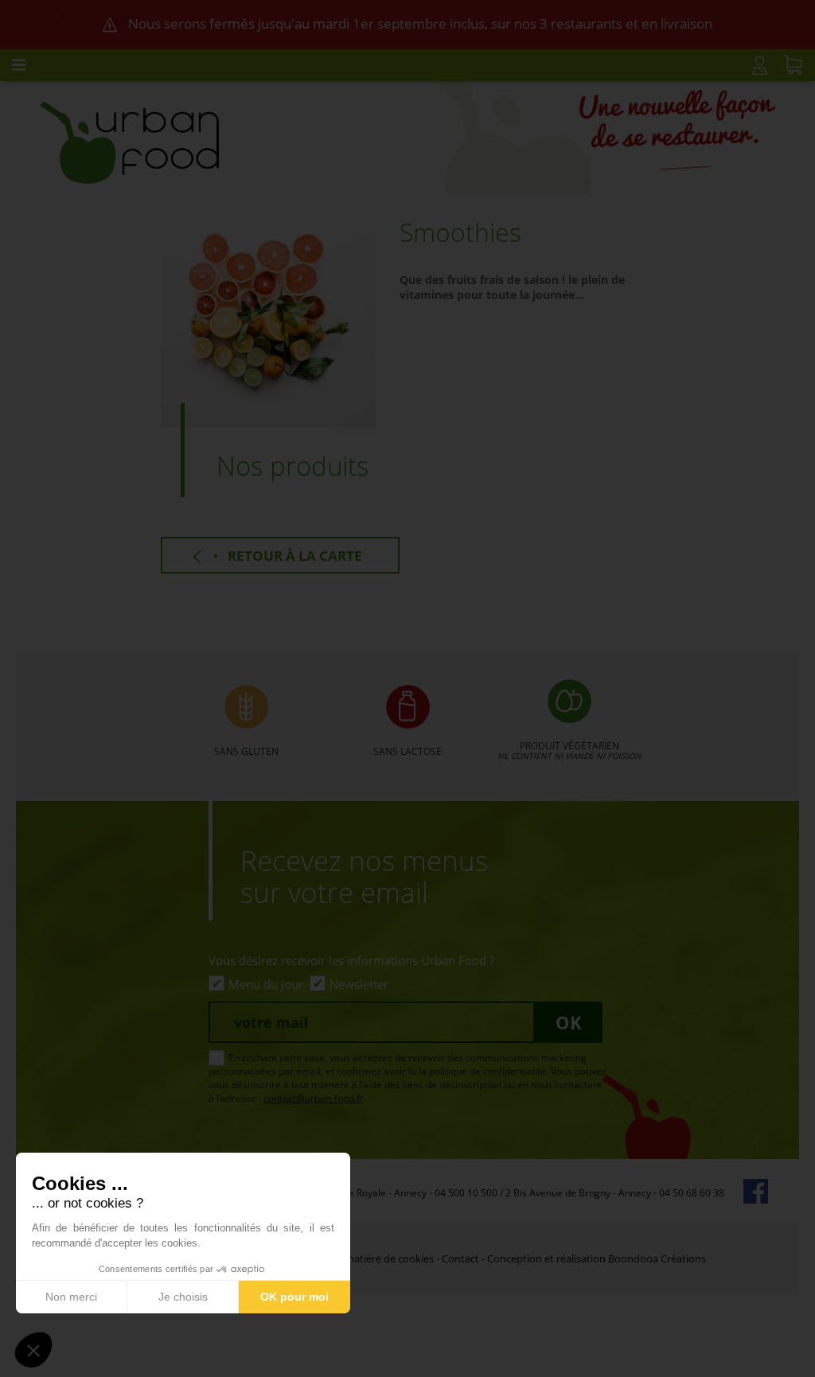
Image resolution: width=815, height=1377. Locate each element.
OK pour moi (294, 1296)
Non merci (71, 1296)
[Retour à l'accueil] (129, 141)
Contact (460, 1258)
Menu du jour (265, 984)
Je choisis (183, 1296)
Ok (569, 1022)
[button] (33, 1350)
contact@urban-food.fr (313, 1098)
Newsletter (359, 984)
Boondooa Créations (657, 1258)
